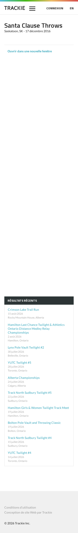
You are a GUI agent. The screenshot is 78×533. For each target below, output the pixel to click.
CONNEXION (54, 8)
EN (72, 8)
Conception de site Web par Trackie (28, 512)
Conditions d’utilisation (20, 507)
